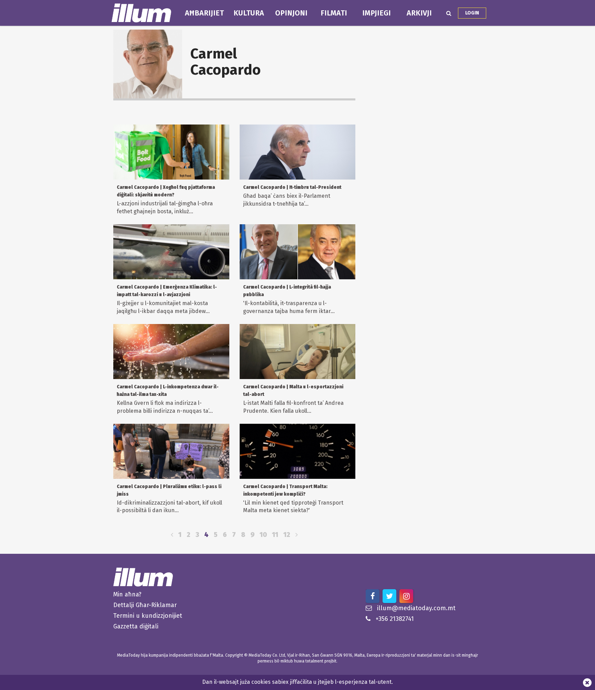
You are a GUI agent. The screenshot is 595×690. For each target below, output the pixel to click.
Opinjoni (291, 13)
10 (263, 535)
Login (472, 13)
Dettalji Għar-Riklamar (145, 605)
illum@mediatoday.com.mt (416, 608)
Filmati (334, 13)
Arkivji (419, 13)
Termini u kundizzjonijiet (147, 615)
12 (286, 535)
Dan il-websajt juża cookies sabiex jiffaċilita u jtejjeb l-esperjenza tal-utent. (297, 682)
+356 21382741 (395, 619)
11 (275, 535)
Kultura (248, 13)
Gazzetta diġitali (135, 626)
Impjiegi (376, 13)
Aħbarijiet (204, 13)
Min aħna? (127, 594)
